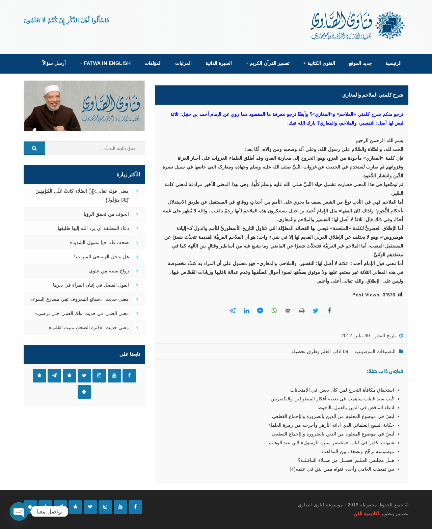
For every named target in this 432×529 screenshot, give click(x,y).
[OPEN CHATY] (19, 511)
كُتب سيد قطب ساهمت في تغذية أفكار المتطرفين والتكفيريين (332, 398)
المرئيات (183, 63)
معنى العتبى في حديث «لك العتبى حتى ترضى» (82, 313)
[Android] (30, 507)
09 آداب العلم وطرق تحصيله (319, 351)
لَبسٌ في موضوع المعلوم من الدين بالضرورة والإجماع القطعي (333, 416)
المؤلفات (153, 63)
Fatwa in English (105, 63)
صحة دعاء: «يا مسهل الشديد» (99, 242)
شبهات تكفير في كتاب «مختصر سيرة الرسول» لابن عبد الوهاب (331, 442)
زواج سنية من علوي (109, 270)
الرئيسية (393, 63)
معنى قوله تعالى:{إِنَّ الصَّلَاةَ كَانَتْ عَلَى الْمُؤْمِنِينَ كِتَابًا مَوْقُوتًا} (82, 195)
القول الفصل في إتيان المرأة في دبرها (91, 285)
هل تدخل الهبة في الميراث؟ (101, 256)
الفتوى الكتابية (319, 63)
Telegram (54, 375)
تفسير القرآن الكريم (268, 63)
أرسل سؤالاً (54, 63)
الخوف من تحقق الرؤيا (106, 214)
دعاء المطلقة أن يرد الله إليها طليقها (93, 228)
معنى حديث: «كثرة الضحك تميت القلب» (89, 327)
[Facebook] (135, 507)
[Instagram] (105, 507)
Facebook (129, 375)
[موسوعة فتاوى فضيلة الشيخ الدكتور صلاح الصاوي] (358, 25)
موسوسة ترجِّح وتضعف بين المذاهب (358, 451)
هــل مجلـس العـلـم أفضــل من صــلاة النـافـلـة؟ (346, 460)
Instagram (99, 375)
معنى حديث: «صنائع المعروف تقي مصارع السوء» (79, 299)
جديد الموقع (360, 63)
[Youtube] (120, 507)
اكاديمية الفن (366, 513)
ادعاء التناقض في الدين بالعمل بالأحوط (356, 407)
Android (84, 392)
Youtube (114, 375)
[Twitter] (90, 507)
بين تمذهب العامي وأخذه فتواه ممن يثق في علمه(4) (342, 469)
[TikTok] (75, 507)
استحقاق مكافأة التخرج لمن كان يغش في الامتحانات (342, 390)
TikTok (69, 375)
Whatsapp (39, 375)
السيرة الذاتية (219, 63)
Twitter (84, 375)
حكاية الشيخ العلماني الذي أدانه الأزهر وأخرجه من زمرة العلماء (331, 425)
